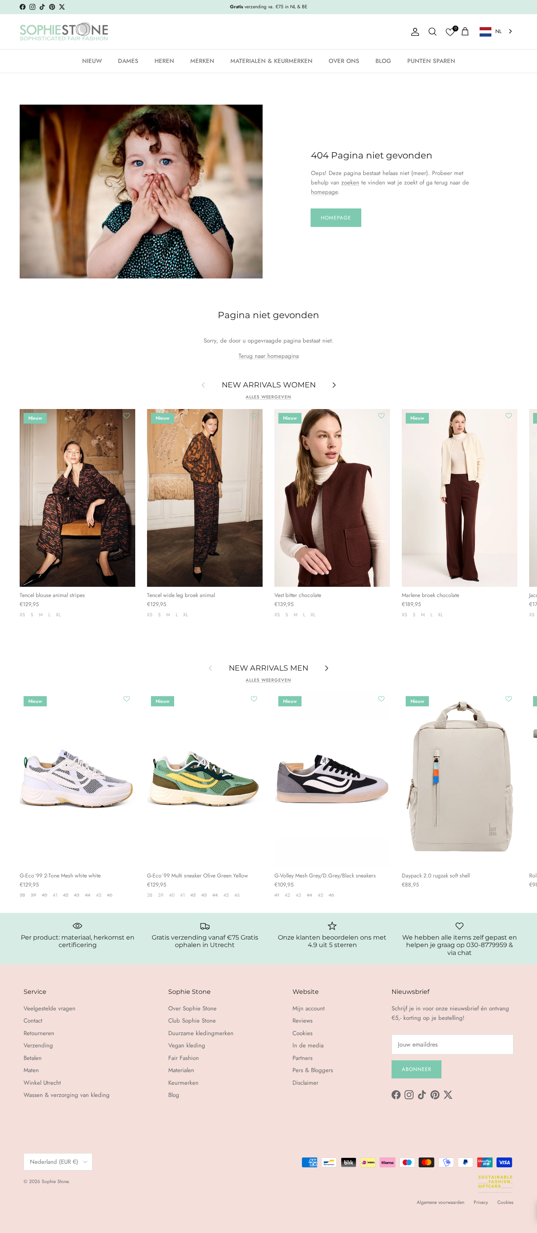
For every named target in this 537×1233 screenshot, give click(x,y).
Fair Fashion (183, 1058)
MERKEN (202, 61)
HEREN (164, 61)
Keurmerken (183, 1082)
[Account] (413, 32)
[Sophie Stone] (64, 32)
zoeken (350, 182)
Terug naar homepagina (269, 356)
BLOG (383, 61)
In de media (308, 1045)
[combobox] (496, 31)
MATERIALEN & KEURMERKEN (271, 61)
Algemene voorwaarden (440, 1202)
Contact (33, 1020)
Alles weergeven (268, 397)
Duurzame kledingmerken (201, 1033)
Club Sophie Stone (192, 1020)
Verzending (38, 1045)
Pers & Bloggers (312, 1070)
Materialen (181, 1070)
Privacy (481, 1202)
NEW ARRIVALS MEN (268, 667)
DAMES (128, 61)
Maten (31, 1070)
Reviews (302, 1020)
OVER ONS (344, 61)
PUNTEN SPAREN (431, 61)
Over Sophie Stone (192, 1008)
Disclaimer (305, 1082)
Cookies (302, 1033)
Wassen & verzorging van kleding (67, 1095)
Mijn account (308, 1008)
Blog (173, 1095)
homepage (324, 192)
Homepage (336, 217)
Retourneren (39, 1033)
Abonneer (416, 1069)
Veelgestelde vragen (49, 1008)
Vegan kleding (186, 1045)
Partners (302, 1058)
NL (498, 31)
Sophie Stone (55, 1181)
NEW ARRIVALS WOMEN (269, 384)
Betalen (33, 1058)
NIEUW (92, 61)
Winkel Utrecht (42, 1082)
